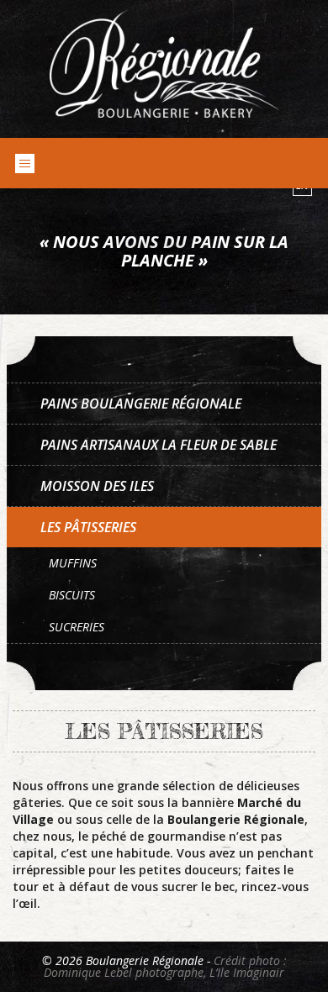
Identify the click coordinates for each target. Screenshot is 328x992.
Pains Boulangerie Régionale (140, 403)
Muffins (73, 563)
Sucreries (76, 627)
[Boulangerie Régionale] (164, 64)
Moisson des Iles (97, 486)
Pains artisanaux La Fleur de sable (158, 444)
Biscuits (72, 595)
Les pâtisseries (88, 527)
